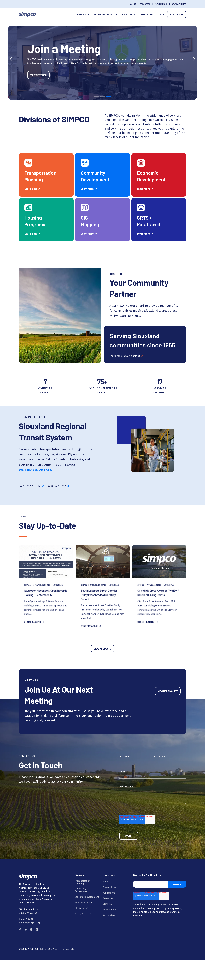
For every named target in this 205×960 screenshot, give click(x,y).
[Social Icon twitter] (26, 929)
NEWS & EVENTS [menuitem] (179, 4)
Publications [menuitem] (108, 892)
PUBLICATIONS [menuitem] (161, 4)
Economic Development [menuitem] (87, 897)
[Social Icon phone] (131, 4)
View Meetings (30, 75)
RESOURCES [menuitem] (145, 4)
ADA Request (57, 486)
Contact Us (176, 14)
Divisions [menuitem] (81, 14)
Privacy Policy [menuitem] (69, 949)
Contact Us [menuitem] (108, 904)
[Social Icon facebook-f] (21, 929)
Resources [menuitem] (107, 898)
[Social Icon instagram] (36, 929)
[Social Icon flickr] (31, 929)
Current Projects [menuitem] (150, 14)
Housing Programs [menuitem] (84, 902)
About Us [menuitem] (127, 14)
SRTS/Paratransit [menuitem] (104, 14)
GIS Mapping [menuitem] (81, 908)
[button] (96, 96)
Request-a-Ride (30, 486)
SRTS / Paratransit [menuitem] (84, 913)
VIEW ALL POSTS (102, 648)
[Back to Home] (27, 14)
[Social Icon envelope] (134, 4)
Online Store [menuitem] (108, 915)
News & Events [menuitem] (110, 909)
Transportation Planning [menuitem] (82, 882)
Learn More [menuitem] (108, 875)
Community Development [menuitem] (81, 890)
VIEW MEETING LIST (168, 691)
